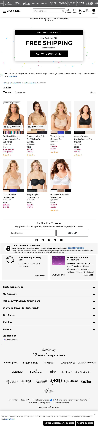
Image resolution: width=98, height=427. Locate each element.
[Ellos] (53, 371)
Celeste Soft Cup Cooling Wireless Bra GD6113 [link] (83, 140)
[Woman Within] (30, 362)
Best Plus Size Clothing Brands (40, 403)
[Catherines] (68, 362)
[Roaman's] (49, 362)
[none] (13, 116)
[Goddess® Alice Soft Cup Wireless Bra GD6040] (37, 116)
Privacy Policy (9, 419)
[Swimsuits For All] (12, 382)
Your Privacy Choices (41, 400)
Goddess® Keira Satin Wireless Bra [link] (59, 197)
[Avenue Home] (14, 10)
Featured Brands (30, 83)
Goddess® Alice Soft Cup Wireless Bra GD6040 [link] (35, 140)
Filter (8, 92)
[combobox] (49, 10)
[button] (80, 11)
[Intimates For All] (42, 382)
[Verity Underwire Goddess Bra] (60, 116)
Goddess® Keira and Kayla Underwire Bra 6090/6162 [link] (11, 140)
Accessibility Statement (61, 403)
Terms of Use (26, 400)
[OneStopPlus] (11, 362)
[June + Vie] (68, 371)
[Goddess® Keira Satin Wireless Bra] (60, 174)
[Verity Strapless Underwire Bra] (37, 174)
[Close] (95, 414)
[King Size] (86, 382)
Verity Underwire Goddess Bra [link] (57, 138)
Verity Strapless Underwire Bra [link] (33, 197)
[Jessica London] (87, 362)
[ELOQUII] (83, 371)
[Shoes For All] (56, 382)
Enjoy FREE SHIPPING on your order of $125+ (49, 18)
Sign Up (72, 233)
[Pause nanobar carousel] (46, 20)
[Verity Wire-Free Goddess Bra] (13, 174)
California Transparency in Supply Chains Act (71, 400)
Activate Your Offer (49, 54)
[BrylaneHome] (71, 382)
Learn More (13, 76)
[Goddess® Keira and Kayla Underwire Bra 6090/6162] (13, 116)
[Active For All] (26, 382)
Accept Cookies (85, 423)
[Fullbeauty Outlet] (49, 391)
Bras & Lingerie (15, 83)
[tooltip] (8, 3)
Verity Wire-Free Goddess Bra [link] (9, 197)
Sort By (20, 92)
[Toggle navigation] (4, 11)
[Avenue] (17, 371)
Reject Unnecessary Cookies (59, 423)
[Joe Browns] (36, 371)
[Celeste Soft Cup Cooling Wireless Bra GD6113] (84, 116)
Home (5, 83)
